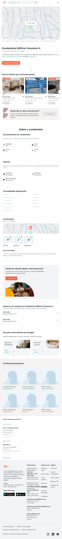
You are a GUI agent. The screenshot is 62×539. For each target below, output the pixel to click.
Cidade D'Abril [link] (6, 454)
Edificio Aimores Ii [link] (7, 421)
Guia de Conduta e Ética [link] (29, 529)
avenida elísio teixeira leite (28, 388)
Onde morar (8, 41)
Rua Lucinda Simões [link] (8, 430)
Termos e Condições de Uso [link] (11, 529)
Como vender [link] (45, 474)
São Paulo (15, 41)
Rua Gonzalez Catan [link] (8, 432)
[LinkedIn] (53, 534)
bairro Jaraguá (17, 56)
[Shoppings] (29, 240)
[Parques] (18, 240)
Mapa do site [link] (54, 481)
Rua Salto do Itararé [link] (8, 436)
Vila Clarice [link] (6, 452)
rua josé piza (25, 411)
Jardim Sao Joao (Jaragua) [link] (9, 447)
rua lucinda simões (7, 411)
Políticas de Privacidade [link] (24, 526)
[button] (31, 228)
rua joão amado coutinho (32, 41)
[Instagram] (48, 534)
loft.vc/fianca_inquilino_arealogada (37, 486)
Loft (3, 41)
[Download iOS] (20, 495)
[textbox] (22, 2)
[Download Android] (9, 495)
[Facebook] (58, 534)
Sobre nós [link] (44, 483)
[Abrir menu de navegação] (58, 2)
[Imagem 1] (13, 92)
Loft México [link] (44, 496)
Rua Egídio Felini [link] (7, 434)
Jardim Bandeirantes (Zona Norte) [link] (11, 451)
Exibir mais (6, 424)
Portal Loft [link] (54, 468)
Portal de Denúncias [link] (8, 526)
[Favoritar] (23, 96)
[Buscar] (36, 2)
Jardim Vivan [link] (6, 449)
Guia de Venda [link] (55, 477)
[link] (49, 114)
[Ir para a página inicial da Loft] (5, 2)
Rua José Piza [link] (6, 438)
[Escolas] (8, 240)
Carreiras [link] (43, 487)
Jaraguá (22, 41)
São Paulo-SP (32, 56)
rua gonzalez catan (8, 388)
